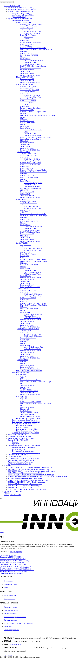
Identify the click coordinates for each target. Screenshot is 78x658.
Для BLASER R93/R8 (23, 22)
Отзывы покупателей (11, 630)
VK (4, 655)
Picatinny (23, 57)
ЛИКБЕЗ (7, 493)
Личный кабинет (10, 595)
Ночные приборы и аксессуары (23, 451)
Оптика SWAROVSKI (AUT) (18, 440)
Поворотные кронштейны (21, 372)
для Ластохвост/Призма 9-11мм (23, 15)
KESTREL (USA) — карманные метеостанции (24, 486)
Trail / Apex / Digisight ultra (33, 272)
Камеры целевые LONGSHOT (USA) (21, 8)
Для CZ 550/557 (21, 199)
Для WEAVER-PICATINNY (25, 84)
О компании (8, 581)
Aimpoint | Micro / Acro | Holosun (31, 24)
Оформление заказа (11, 610)
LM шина (23, 51)
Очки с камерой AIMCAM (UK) (19, 454)
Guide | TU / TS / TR (27, 110)
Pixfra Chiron (24, 126)
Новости (7, 587)
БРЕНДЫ (7, 465)
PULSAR (23, 383)
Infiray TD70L (25, 113)
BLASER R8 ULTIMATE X (25, 77)
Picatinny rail (24, 387)
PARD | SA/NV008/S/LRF (29, 221)
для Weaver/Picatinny (19, 17)
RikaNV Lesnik (25, 276)
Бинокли (15, 442)
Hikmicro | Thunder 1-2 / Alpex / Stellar (33, 48)
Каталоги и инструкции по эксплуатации (18, 623)
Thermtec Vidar (25, 144)
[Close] (1, 498)
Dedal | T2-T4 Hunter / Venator (30, 380)
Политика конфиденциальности (15, 617)
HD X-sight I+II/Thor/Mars (33, 294)
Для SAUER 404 (22, 288)
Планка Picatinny (22, 427)
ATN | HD (23, 376)
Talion (26, 132)
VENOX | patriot (25, 389)
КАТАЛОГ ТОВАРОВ (12, 6)
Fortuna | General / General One (30, 42)
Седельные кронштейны (20, 20)
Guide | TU (24, 212)
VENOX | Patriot (25, 411)
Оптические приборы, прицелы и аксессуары (24, 445)
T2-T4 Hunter (28, 37)
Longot (22, 117)
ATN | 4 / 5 (24, 378)
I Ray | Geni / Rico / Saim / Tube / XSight (33, 261)
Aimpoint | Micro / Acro (28, 86)
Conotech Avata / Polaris (28, 99)
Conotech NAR (25, 210)
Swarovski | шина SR (27, 70)
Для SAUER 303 (22, 243)
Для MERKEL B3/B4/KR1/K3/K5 (27, 329)
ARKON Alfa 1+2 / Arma (28, 155)
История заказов (9, 599)
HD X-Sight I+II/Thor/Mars (33, 248)
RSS (1, 655)
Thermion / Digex (30, 62)
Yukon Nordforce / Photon (32, 135)
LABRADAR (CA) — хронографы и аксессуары (25, 484)
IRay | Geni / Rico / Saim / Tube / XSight (33, 305)
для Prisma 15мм (21, 396)
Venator (26, 39)
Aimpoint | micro (25, 245)
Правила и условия (10, 607)
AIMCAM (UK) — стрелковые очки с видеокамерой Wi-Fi (28, 480)
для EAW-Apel (21, 374)
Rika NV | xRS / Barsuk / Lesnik (31, 188)
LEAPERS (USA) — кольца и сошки (20, 487)
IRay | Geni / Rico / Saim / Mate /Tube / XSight (35, 403)
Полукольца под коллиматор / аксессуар (26, 422)
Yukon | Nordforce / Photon (29, 391)
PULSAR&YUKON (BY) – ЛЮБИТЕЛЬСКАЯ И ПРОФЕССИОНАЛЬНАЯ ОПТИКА (38, 476)
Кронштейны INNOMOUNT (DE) (20, 18)
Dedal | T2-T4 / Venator (28, 35)
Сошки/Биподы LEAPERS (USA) (19, 456)
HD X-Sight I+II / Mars (32, 33)
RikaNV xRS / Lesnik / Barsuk (30, 232)
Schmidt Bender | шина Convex (30, 68)
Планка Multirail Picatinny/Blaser (27, 429)
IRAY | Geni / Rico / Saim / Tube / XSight (33, 172)
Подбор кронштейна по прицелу (19, 464)
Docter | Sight (24, 106)
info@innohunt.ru (15, 644)
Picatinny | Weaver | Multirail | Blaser (24, 423)
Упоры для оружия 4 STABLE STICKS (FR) (23, 458)
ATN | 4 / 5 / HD (25, 29)
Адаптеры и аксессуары (20, 13)
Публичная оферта (10, 613)
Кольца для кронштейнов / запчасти (24, 420)
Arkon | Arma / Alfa (26, 28)
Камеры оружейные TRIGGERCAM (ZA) (22, 9)
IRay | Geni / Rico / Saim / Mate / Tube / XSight (35, 382)
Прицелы (15, 444)
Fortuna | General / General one (30, 108)
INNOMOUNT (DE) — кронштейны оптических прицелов (28, 469)
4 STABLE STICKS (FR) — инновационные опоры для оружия (30, 467)
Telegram (9, 655)
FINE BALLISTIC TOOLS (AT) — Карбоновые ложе (26, 482)
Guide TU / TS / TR (26, 168)
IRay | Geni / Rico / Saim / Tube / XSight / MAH (36, 49)
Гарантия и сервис (10, 620)
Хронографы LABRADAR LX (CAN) (21, 460)
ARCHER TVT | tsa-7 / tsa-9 (29, 90)
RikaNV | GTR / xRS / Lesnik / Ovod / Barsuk (35, 137)
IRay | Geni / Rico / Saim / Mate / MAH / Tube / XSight (38, 115)
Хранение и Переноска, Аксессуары (20, 462)
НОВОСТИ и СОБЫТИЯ (13, 491)
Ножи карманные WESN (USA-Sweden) (22, 438)
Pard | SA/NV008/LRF (27, 122)
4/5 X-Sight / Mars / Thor (32, 31)
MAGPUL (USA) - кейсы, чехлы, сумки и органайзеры (27, 489)
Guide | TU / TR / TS (27, 44)
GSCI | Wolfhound (26, 46)
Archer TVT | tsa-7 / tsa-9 (28, 26)
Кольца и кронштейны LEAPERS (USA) (22, 11)
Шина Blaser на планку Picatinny (27, 431)
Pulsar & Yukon (25, 59)
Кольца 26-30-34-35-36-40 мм (30, 75)
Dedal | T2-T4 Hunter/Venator (30, 164)
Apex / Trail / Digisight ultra (33, 130)
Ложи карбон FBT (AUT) (17, 434)
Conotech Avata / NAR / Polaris (30, 163)
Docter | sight (24, 40)
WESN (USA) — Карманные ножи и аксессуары (25, 478)
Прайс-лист (8, 626)
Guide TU (23, 257)
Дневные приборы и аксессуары (23, 447)
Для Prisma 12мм (22, 360)
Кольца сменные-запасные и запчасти (29, 371)
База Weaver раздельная (24, 425)
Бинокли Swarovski (18, 449)
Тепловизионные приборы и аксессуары (26, 453)
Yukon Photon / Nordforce (32, 64)
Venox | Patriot (25, 71)
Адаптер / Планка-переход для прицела (25, 433)
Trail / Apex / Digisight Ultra (33, 60)
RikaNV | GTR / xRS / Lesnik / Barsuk (33, 66)
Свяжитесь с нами (10, 584)
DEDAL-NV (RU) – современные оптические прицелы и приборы (31, 475)
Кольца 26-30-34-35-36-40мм (30, 82)
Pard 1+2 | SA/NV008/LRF (29, 55)
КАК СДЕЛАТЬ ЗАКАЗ (12, 495)
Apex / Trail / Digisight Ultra (33, 347)
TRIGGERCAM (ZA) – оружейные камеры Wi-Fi (25, 473)
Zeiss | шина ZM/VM (27, 73)
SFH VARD (24, 141)
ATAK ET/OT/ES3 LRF (28, 91)
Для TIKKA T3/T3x (23, 152)
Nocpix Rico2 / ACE (27, 53)
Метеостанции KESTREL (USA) (19, 436)
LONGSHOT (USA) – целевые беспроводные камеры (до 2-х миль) (31, 471)
